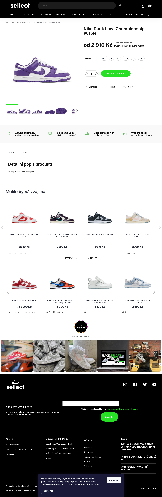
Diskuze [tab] (26, 153)
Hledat (121, 5)
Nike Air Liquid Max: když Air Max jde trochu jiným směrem (138, 447)
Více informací (93, 484)
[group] (24, 227)
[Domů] (7, 22)
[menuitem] (14, 14)
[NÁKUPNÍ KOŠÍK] (150, 6)
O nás (48, 458)
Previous (8, 292)
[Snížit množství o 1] (86, 73)
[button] (24, 250)
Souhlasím (113, 480)
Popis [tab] (12, 153)
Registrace (88, 452)
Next (154, 292)
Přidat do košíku (115, 73)
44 (14, 312)
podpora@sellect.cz (14, 444)
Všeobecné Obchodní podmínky (60, 444)
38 (85, 312)
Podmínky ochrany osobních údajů (60, 448)
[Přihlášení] (142, 6)
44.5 (20, 312)
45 (26, 312)
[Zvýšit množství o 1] (96, 73)
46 (63, 312)
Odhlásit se (88, 466)
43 (10, 312)
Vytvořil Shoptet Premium (147, 488)
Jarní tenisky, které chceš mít (138, 458)
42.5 (48, 312)
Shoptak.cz (34, 490)
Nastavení (48, 491)
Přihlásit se (109, 417)
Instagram (10, 454)
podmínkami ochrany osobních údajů (122, 409)
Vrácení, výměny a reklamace (58, 453)
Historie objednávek (92, 457)
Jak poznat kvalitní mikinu (134, 468)
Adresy (87, 461)
